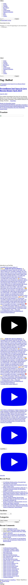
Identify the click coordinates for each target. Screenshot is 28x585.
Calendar (5, 6)
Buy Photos (6, 7)
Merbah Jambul (15, 104)
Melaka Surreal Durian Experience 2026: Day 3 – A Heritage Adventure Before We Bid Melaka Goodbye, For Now (15, 489)
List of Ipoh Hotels (7, 553)
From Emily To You (5, 23)
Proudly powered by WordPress (8, 579)
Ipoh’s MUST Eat (7, 552)
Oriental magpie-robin (10, 106)
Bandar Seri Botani (4, 103)
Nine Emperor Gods (8, 557)
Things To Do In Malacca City (10, 563)
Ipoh (10, 104)
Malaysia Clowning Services (10, 555)
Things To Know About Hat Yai (11, 568)
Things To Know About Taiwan (11, 575)
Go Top (2, 584)
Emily (4, 534)
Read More (13, 100)
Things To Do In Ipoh (8, 561)
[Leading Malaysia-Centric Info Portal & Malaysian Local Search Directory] (11, 116)
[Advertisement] (14, 43)
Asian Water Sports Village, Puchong (16, 530)
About (4, 3)
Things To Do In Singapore (10, 567)
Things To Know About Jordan (11, 571)
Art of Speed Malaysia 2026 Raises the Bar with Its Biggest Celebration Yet (15, 499)
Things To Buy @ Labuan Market (11, 560)
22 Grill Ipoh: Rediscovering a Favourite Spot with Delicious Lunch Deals (14, 482)
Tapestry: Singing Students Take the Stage (13, 497)
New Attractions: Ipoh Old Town (11, 556)
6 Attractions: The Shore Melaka (11, 550)
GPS (4, 13)
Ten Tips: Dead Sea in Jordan (10, 559)
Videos (5, 9)
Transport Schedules (8, 12)
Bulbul (7, 104)
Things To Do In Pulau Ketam (10, 566)
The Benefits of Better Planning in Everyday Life (15, 504)
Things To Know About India (10, 570)
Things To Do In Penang (9, 564)
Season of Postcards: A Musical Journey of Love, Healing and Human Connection (15, 502)
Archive (5, 5)
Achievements (6, 10)
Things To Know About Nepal (10, 573)
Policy (4, 14)
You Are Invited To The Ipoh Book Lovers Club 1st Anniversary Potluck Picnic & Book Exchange (14, 536)
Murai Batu (22, 104)
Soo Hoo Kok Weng (17, 107)
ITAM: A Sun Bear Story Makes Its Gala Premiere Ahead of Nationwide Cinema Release (15, 506)
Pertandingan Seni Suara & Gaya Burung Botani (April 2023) (13, 90)
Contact (5, 16)
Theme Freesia (5, 581)
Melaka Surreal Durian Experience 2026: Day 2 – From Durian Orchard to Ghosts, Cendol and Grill (15, 492)
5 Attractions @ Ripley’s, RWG (11, 549)
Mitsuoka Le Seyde (12, 528)
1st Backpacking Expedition (10, 548)
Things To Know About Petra (10, 574)
